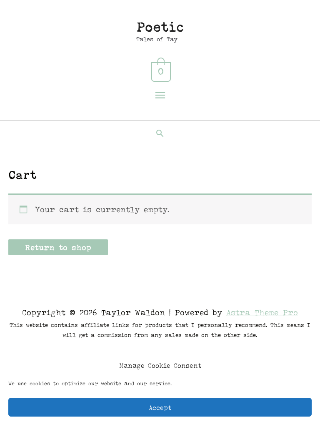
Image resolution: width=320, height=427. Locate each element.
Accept (160, 407)
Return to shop (58, 247)
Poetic (160, 27)
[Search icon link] (160, 133)
